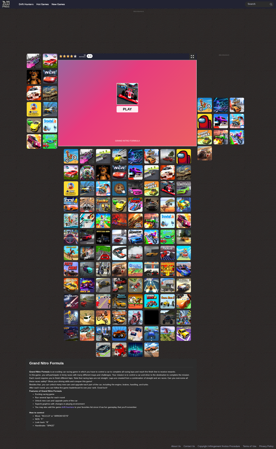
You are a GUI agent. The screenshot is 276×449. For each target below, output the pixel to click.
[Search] (271, 4)
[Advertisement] (138, 33)
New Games (58, 4)
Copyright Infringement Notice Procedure (219, 446)
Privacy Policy (266, 446)
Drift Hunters (26, 4)
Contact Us (189, 446)
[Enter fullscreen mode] (192, 56)
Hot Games (42, 4)
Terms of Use (249, 446)
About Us (176, 446)
